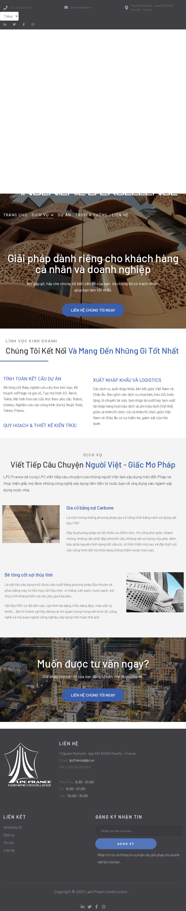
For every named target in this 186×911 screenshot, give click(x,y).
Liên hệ (9, 850)
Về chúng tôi (12, 827)
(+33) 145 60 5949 (20, 7)
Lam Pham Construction (106, 891)
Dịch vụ (9, 835)
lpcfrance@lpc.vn (81, 7)
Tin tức (8, 842)
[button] (93, 310)
